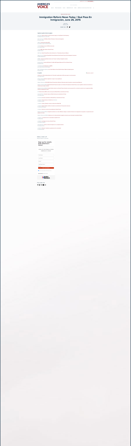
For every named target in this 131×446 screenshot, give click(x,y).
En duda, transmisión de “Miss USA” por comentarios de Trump (53, 97)
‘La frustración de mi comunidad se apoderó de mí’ (51, 117)
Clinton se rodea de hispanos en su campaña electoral (54, 124)
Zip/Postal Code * (42, 163)
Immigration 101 (70, 7)
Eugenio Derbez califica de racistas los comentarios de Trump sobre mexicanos (56, 105)
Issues (64, 7)
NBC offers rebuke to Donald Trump (47, 49)
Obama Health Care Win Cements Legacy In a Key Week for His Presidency (55, 35)
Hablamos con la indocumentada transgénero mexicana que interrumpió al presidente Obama (65, 115)
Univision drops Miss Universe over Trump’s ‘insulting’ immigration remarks (54, 58)
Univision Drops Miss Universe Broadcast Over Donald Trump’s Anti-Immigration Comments (60, 55)
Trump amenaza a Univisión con (47, 99)
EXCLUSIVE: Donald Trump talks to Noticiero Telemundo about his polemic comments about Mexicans (63, 82)
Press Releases (58, 7)
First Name (40, 154)
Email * (40, 160)
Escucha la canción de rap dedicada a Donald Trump (51, 109)
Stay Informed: (73, 5)
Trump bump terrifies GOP (45, 42)
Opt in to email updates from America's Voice (45, 170)
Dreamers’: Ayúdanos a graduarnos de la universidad (51, 128)
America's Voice (87, 1)
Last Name (40, 157)
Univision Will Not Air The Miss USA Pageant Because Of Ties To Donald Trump (58, 62)
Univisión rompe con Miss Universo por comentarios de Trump (55, 94)
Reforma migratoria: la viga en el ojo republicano (53, 78)
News (75, 7)
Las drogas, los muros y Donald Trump (48, 121)
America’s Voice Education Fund (84, 7)
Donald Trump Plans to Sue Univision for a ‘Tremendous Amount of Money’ (55, 53)
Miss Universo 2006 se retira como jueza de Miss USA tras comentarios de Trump (54, 91)
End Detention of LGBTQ (47, 65)
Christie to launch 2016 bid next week (47, 46)
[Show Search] (93, 8)
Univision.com (40, 75)
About (52, 7)
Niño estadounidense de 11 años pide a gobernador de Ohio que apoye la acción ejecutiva (59, 75)
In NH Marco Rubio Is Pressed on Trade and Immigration (54, 38)
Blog (69, 14)
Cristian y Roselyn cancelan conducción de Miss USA (51, 103)
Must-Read (65, 14)
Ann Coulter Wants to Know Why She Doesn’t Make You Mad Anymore (61, 69)
